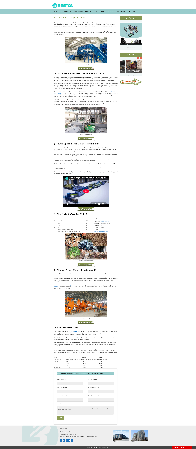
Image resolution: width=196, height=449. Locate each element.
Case (96, 11)
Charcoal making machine (69, 285)
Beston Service (121, 11)
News (102, 11)
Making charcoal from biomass (101, 231)
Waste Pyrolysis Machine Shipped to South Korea (130, 71)
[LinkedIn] (64, 440)
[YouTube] (69, 440)
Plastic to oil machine (63, 277)
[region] (131, 36)
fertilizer (56, 286)
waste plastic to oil (104, 221)
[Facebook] (61, 440)
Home (55, 11)
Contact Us (132, 11)
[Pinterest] (67, 440)
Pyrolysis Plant (65, 11)
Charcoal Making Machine (81, 11)
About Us (110, 11)
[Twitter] (72, 440)
